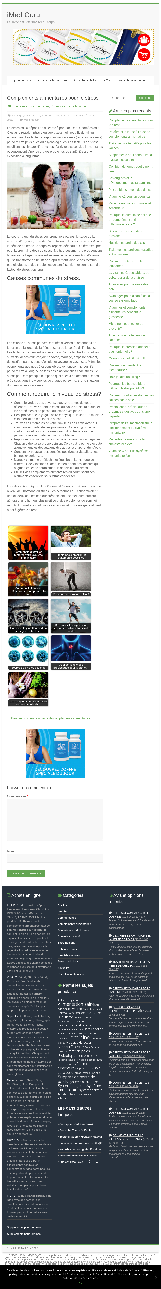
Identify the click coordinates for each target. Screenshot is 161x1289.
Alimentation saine (76, 1004)
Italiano (88, 1143)
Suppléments (20, 80)
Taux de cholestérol (68, 1094)
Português (82, 1149)
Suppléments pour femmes (24, 1233)
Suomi (75, 1136)
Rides (99, 1059)
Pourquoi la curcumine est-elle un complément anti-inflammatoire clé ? (130, 219)
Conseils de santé (69, 936)
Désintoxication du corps (74, 1025)
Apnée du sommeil (92, 1009)
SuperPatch (14, 1016)
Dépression (77, 1021)
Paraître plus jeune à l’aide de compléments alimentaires (48, 718)
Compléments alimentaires (30, 106)
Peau (87, 1047)
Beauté (62, 911)
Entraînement (66, 942)
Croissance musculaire (85, 1013)
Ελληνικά (76, 1130)
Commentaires (67, 917)
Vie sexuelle (85, 1094)
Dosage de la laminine (129, 80)
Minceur (64, 1047)
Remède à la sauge (85, 1059)
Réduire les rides (67, 1064)
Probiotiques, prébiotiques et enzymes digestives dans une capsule (129, 411)
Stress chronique (69, 115)
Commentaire (17, 796)
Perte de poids (78, 1051)
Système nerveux (91, 1090)
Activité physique (21, 115)
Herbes (83, 1033)
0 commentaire (31, 119)
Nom (10, 851)
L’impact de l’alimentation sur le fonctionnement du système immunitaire (130, 427)
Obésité (77, 1046)
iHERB (11, 1195)
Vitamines (64, 1098)
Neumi (11, 1080)
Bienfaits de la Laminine (51, 80)
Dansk (89, 1124)
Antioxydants (72, 1009)
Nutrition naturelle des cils (127, 242)
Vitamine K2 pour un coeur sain (130, 196)
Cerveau (63, 1013)
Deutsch (64, 1130)
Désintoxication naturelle (70, 1029)
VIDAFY (12, 977)
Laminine (35, 115)
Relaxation (46, 115)
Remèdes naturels (69, 955)
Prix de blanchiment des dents (130, 189)
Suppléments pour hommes (24, 1227)
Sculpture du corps (84, 1068)
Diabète (77, 1017)
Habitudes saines (68, 948)
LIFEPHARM (15, 905)
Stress (56, 115)
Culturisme (65, 1017)
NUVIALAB (13, 1140)
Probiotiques (67, 1055)
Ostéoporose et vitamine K (127, 358)
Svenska (92, 1155)
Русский (64, 1155)
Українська (77, 1161)
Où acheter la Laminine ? (91, 80)
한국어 (98, 1143)
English (88, 1130)
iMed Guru (23, 15)
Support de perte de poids (76, 1079)
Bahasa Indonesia (70, 1143)
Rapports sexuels (66, 1059)
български (66, 1124)
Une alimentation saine (72, 974)
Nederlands (66, 1149)
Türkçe (63, 1161)
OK (80, 1283)
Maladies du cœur (78, 1042)
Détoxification (93, 1029)
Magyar (97, 1136)
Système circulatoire (83, 1082)
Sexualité (63, 967)
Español (64, 1136)
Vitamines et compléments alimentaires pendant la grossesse (127, 312)
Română (95, 1149)
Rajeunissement (88, 1056)
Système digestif (72, 1086)
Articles (62, 905)
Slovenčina (78, 1155)
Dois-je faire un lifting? (124, 377)
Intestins (92, 1033)
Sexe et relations (68, 961)
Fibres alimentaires (68, 1033)
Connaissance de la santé (68, 106)
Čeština (79, 1124)
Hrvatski (86, 1136)
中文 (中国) (92, 1161)
